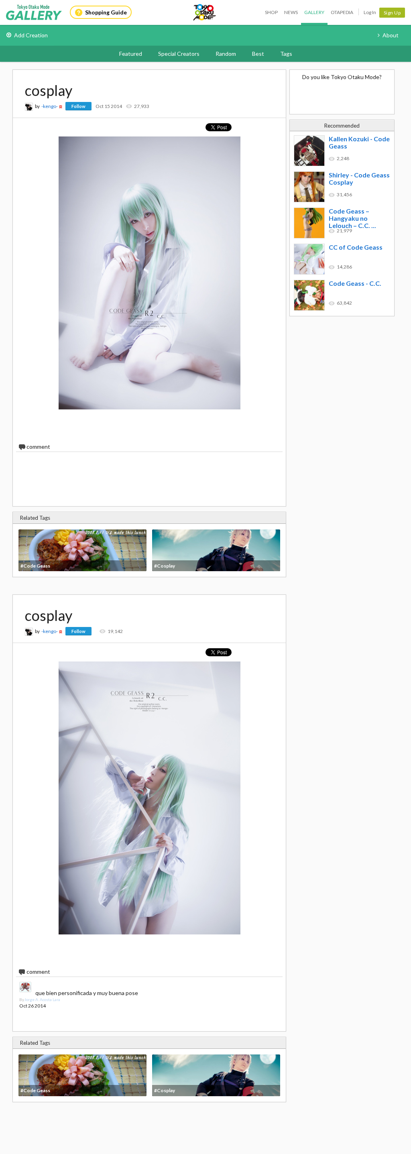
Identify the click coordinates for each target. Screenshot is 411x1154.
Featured (130, 53)
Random (226, 53)
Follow (78, 106)
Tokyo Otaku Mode (205, 12)
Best (258, 53)
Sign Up (392, 13)
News (291, 12)
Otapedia (342, 12)
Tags (286, 53)
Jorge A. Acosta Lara (42, 999)
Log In (370, 12)
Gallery (314, 12)
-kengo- (49, 106)
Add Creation (31, 35)
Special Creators (178, 53)
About (391, 35)
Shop (271, 12)
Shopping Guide (106, 12)
